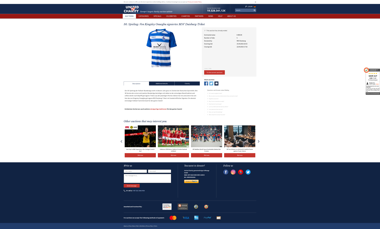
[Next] (259, 141)
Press (130, 226)
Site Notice (142, 226)
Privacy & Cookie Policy (195, 2)
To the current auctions (214, 72)
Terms (155, 226)
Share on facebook (206, 83)
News (133, 226)
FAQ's (137, 226)
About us (126, 226)
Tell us (216, 83)
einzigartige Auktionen (158, 109)
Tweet (211, 83)
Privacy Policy (149, 226)
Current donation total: (213, 8)
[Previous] (121, 141)
